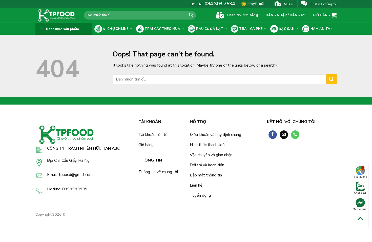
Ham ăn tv (319, 29)
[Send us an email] (284, 134)
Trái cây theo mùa (162, 29)
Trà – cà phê (250, 29)
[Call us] (295, 134)
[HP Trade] (55, 15)
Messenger (360, 209)
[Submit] (191, 15)
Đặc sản (286, 29)
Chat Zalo (360, 193)
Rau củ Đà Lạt (209, 29)
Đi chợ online (115, 29)
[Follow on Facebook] (272, 134)
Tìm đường (360, 177)
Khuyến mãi (255, 4)
